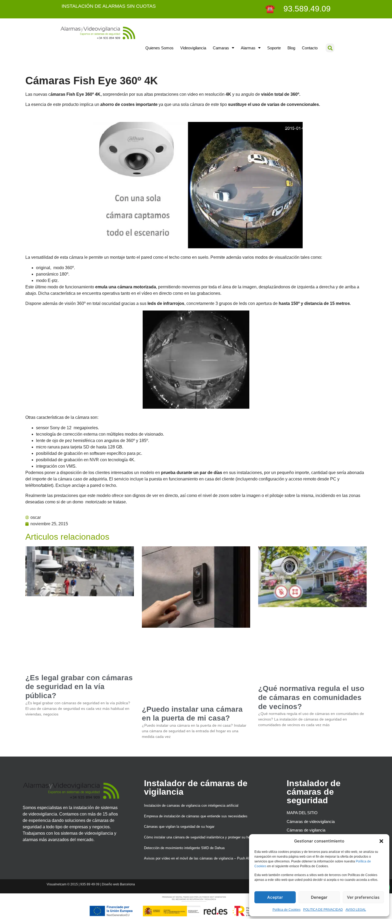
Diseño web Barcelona (118, 884)
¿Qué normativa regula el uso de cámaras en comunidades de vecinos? (311, 697)
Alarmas (248, 48)
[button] (381, 841)
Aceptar (275, 897)
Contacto (310, 48)
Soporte (274, 48)
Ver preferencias (363, 897)
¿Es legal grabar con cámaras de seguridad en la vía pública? (79, 687)
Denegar (319, 897)
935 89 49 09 (89, 884)
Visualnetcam (56, 884)
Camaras (221, 48)
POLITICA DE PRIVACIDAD (323, 910)
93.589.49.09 (304, 8)
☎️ (271, 8)
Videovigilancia (193, 48)
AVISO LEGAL (356, 910)
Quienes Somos (159, 48)
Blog (291, 48)
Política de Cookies (287, 910)
